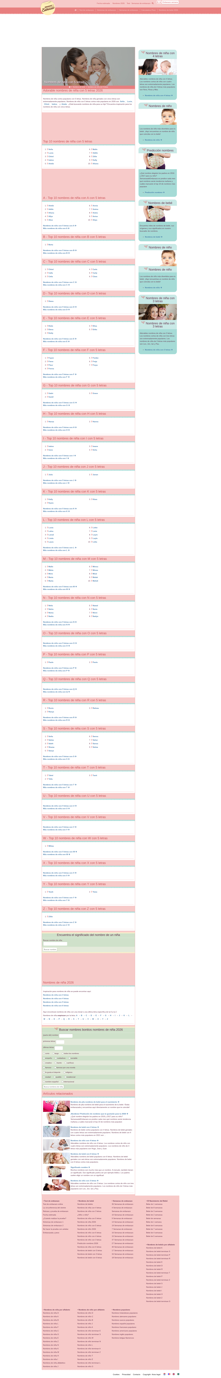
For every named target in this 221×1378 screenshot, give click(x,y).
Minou (95, 567)
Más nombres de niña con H (55, 430)
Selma (95, 747)
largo (56, 1053)
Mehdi (95, 581)
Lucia (129, 101)
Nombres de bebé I (154, 1291)
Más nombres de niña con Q (55, 692)
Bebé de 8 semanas (154, 1208)
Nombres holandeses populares (125, 1313)
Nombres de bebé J (154, 1287)
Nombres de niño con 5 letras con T (59, 785)
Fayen (51, 358)
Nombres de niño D (85, 1313)
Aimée (64, 104)
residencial (70, 1077)
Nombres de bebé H (154, 1294)
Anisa (95, 216)
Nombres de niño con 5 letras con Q (59, 689)
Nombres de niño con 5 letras (89, 1225)
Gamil (50, 397)
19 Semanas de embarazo (122, 1225)
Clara (95, 276)
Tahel (50, 775)
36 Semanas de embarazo (122, 1204)
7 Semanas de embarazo (122, 1229)
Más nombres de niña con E (55, 341)
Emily (50, 333)
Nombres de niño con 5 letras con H (59, 427)
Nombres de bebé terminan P (158, 1255)
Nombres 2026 (119, 3)
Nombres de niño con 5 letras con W (59, 852)
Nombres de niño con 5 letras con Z (59, 922)
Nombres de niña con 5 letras (56, 1002)
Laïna (50, 531)
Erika (95, 329)
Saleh (50, 744)
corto (47, 1053)
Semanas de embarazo (140, 3)
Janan (95, 475)
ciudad (48, 1077)
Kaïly (95, 160)
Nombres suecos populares (123, 1320)
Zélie (95, 156)
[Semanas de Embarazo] (69, 87)
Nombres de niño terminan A (89, 1349)
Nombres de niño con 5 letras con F (59, 374)
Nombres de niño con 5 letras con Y (59, 898)
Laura (50, 542)
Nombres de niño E (85, 1359)
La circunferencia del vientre (54, 1208)
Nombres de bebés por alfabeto (161, 1245)
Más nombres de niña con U (55, 808)
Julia (50, 475)
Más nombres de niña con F (55, 377)
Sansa (95, 744)
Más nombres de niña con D (55, 310)
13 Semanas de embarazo (122, 1222)
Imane (95, 446)
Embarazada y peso (51, 1233)
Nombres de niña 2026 (86, 1222)
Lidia (95, 542)
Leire (95, 531)
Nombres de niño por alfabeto (92, 1310)
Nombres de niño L (85, 1345)
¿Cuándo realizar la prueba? (54, 1218)
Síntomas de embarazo (106, 10)
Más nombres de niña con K (55, 511)
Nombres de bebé (79, 87)
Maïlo (95, 149)
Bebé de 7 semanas (154, 1229)
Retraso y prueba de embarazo (55, 1211)
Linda (50, 538)
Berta (50, 245)
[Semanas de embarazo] (76, 10)
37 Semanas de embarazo (122, 1240)
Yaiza (95, 892)
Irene (50, 450)
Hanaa (51, 422)
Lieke (95, 528)
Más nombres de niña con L (55, 550)
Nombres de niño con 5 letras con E (59, 339)
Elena (50, 329)
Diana (50, 301)
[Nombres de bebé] (158, 214)
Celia (50, 276)
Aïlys (50, 216)
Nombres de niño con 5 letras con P (59, 668)
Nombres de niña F (51, 1327)
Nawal (95, 606)
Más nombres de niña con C (55, 285)
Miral (95, 574)
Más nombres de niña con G (55, 405)
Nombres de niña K (51, 1349)
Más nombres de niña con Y (55, 900)
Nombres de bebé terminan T (158, 1273)
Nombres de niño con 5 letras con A (59, 226)
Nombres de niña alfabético (54, 1363)
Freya (95, 365)
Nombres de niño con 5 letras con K (59, 509)
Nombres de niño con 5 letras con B (59, 250)
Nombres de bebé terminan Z (158, 1280)
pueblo (58, 1077)
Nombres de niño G (85, 1366)
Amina (95, 209)
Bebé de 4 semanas (154, 1233)
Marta (50, 581)
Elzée (50, 326)
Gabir (50, 393)
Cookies (116, 1374)
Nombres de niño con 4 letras (89, 1236)
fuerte (59, 1063)
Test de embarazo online (53, 1204)
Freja (95, 361)
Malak (95, 577)
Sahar (95, 740)
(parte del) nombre (51, 1035)
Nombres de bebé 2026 (168, 10)
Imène (54, 104)
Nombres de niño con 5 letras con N (59, 622)
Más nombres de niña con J (55, 483)
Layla (95, 538)
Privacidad (126, 1374)
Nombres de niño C (85, 1316)
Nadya (95, 616)
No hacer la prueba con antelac (55, 1229)
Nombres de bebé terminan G (158, 1301)
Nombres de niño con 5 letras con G (59, 403)
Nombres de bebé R (154, 1269)
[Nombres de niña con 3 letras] (158, 312)
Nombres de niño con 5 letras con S (59, 756)
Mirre (50, 574)
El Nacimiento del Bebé (157, 1201)
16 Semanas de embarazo (122, 1233)
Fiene (50, 361)
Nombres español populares (123, 1324)
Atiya (95, 220)
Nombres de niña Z (51, 1341)
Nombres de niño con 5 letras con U (59, 806)
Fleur (50, 365)
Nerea (50, 613)
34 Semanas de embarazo (122, 1254)
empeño (48, 1058)
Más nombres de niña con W (55, 854)
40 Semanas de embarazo (122, 1247)
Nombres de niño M (85, 1338)
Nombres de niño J (85, 1324)
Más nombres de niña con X (55, 875)
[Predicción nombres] (158, 161)
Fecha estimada (103, 3)
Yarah (50, 892)
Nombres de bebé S (154, 1283)
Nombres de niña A (50, 1316)
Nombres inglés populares (122, 1334)
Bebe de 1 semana (154, 1222)
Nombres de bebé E (154, 1262)
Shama (51, 747)
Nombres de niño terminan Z (89, 1352)
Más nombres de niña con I (55, 458)
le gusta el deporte (52, 1072)
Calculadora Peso (148, 10)
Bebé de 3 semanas (154, 1211)
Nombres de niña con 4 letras (56, 998)
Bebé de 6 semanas (154, 1225)
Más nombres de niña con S (55, 759)
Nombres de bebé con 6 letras (89, 1258)
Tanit (95, 775)
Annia (95, 206)
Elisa (95, 326)
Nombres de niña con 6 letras (56, 1006)
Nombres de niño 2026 (86, 1229)
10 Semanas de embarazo (122, 1215)
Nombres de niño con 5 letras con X (59, 873)
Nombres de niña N (51, 1345)
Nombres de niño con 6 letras (89, 1233)
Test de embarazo (86, 10)
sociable (73, 1058)
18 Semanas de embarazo (122, 1258)
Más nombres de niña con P (55, 671)
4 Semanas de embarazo (122, 1208)
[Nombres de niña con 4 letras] (158, 67)
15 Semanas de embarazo (122, 1236)
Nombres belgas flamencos (123, 1338)
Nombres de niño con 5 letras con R (59, 717)
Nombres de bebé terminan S (158, 1251)
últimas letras (48, 1047)
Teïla (50, 779)
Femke (95, 358)
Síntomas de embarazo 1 (53, 1222)
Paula (50, 662)
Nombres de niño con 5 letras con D (59, 307)
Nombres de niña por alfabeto (57, 1310)
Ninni (95, 613)
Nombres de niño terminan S (89, 1334)
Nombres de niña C (51, 1331)
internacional (68, 1082)
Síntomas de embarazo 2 (53, 1225)
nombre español (51, 1082)
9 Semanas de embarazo (122, 1218)
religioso (68, 1072)
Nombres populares (121, 1310)
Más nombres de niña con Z (55, 925)
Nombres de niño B (85, 1320)
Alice (50, 220)
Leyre (95, 535)
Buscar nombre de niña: (53, 940)
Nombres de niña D (51, 1313)
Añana (95, 164)
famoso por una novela (65, 1067)
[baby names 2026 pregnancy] (174, 1374)
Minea (95, 570)
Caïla (50, 273)
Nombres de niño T (85, 1356)
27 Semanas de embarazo (122, 1243)
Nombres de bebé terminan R (158, 1258)
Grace (95, 393)
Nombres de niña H (51, 1356)
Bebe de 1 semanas (154, 1204)
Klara (95, 499)
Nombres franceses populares (124, 1327)
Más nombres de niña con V (55, 830)
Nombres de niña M (51, 1352)
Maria (50, 577)
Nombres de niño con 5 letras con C (59, 282)
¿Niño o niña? (83, 1215)
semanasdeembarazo (47, 8)
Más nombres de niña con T (55, 787)
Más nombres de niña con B (55, 253)
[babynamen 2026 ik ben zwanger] (164, 1374)
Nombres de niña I (50, 1359)
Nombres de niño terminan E (89, 1331)
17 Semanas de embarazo (122, 1250)
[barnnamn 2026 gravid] (178, 1374)
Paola (95, 662)
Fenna (51, 369)
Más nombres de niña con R (55, 720)
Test (128, 3)
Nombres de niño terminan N (89, 1341)
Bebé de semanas (153, 1218)
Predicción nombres (154, 192)
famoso (48, 1067)
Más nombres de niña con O (55, 646)
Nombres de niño (152, 140)
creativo (48, 1063)
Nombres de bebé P (154, 1276)
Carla (95, 269)
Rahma (96, 708)
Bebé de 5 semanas (154, 1236)
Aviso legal (156, 1374)
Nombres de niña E (51, 1338)
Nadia (50, 616)
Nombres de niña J (50, 1366)
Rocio (51, 708)
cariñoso (70, 1063)
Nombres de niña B (51, 1320)
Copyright (147, 1374)
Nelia (50, 606)
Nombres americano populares (124, 1331)
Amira (95, 213)
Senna (95, 736)
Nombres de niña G (51, 1334)
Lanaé (51, 535)
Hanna (95, 422)
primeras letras (49, 1041)
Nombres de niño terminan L (89, 1363)
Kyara (50, 503)
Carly (95, 273)
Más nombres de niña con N (55, 625)
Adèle (95, 153)
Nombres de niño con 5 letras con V (59, 827)
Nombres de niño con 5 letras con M (59, 587)
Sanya (51, 751)
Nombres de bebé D (154, 1266)
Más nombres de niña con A (55, 228)
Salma (51, 740)
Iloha (95, 450)
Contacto (137, 1374)
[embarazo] (152, 3)
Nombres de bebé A (154, 1248)
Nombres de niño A (85, 1327)
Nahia (50, 609)
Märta (50, 570)
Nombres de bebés (85, 1204)
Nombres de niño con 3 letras (89, 1240)
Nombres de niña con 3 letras (56, 995)
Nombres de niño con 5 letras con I (58, 456)
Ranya (51, 712)
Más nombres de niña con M (55, 589)
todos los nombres (71, 1053)
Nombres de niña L (50, 1324)
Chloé (47, 104)
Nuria (95, 609)
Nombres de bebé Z (154, 1298)
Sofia (122, 101)
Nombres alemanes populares (124, 1316)
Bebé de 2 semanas (154, 1215)
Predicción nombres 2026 (87, 1243)
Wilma (51, 846)
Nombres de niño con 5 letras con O (59, 643)
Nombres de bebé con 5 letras (89, 1250)
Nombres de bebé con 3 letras (89, 1254)
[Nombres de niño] (158, 117)
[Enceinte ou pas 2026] (169, 1374)
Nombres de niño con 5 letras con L (59, 548)
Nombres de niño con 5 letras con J (59, 480)
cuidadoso (61, 1058)
